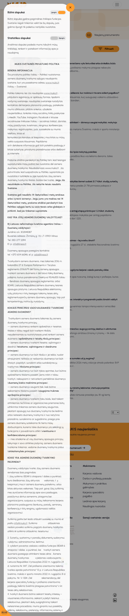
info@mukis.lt (20, 523)
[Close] (70, 7)
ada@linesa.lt (41, 254)
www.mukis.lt (52, 82)
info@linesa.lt (19, 244)
